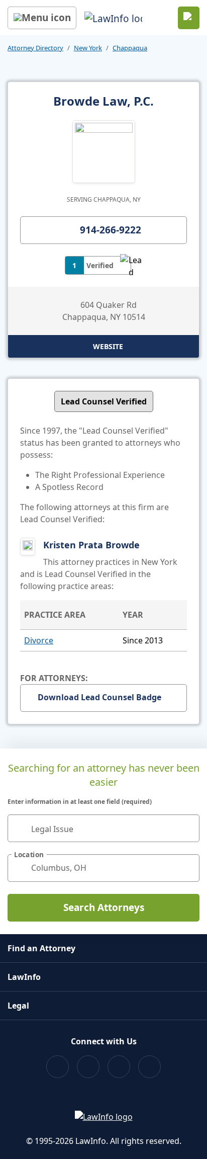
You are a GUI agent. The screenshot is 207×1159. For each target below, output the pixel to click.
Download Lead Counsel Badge (99, 697)
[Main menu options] (42, 18)
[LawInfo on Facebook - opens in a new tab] (57, 1066)
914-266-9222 (110, 229)
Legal (18, 1005)
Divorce (38, 640)
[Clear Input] (187, 828)
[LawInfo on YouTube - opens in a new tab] (119, 1066)
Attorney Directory (35, 47)
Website (108, 346)
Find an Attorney (41, 948)
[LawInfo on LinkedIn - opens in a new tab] (149, 1066)
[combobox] (103, 828)
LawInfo (24, 976)
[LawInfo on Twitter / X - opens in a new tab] (88, 1066)
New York (88, 47)
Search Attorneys (103, 907)
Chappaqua (130, 47)
